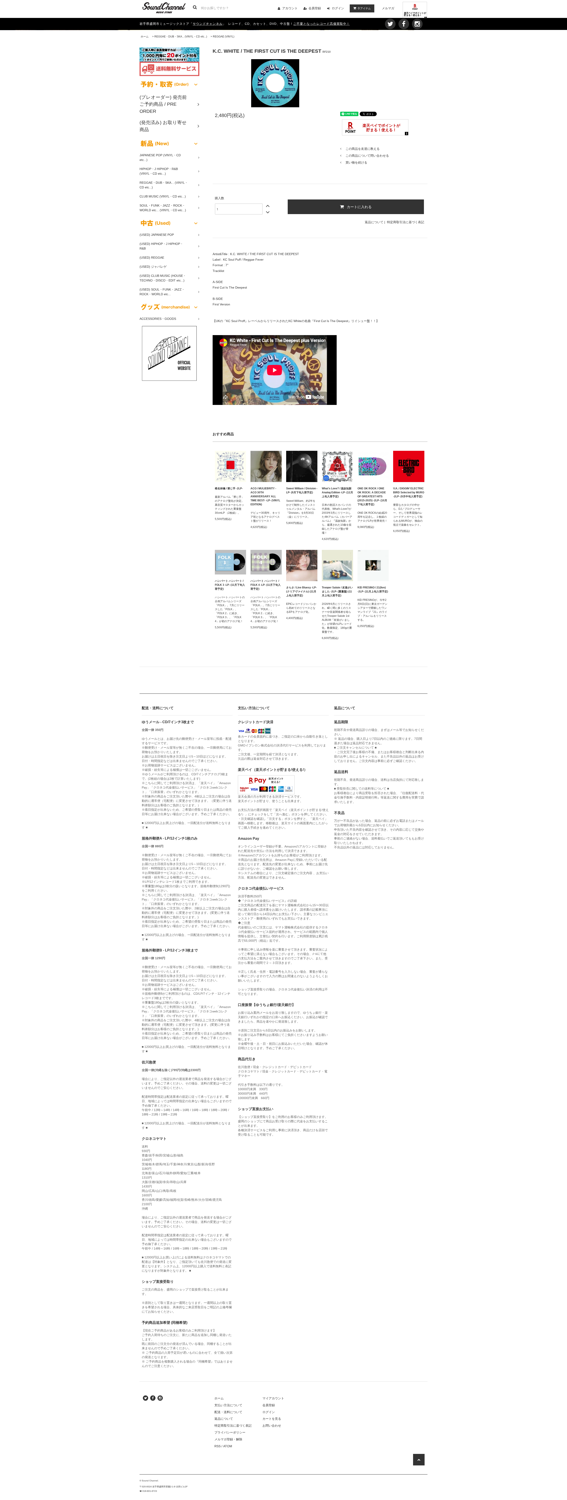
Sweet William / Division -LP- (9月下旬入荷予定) (301, 490)
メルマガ (388, 8)
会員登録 (315, 8)
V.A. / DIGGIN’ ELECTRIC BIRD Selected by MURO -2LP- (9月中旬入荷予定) (408, 492)
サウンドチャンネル (208, 23)
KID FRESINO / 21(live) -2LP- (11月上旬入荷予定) (372, 589)
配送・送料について (228, 1412)
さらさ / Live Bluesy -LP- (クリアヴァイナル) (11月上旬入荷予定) (301, 591)
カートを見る (271, 1418)
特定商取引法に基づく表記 (405, 222)
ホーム (145, 36)
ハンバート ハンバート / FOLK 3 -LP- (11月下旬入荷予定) (230, 584)
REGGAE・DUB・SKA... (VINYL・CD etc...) (180, 36)
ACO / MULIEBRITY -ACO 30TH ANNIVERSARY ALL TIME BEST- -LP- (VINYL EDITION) (265, 496)
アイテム (364, 8)
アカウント (290, 8)
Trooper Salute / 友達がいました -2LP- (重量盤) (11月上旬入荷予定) (337, 591)
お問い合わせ (271, 1425)
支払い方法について (228, 1405)
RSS (217, 1446)
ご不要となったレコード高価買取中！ (321, 23)
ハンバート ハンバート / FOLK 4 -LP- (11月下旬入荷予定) (265, 584)
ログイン (338, 8)
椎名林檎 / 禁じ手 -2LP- (229, 488)
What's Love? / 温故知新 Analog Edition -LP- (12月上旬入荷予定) (337, 492)
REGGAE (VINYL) (223, 36)
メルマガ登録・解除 (228, 1439)
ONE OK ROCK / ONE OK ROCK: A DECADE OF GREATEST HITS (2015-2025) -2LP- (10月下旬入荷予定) (372, 496)
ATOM (227, 1446)
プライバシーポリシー (229, 1432)
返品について (374, 222)
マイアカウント (273, 1398)
